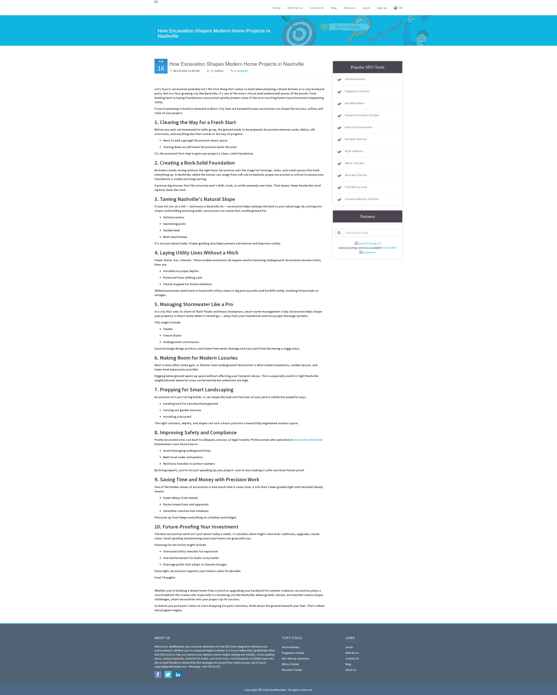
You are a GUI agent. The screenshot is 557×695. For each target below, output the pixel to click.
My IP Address (354, 151)
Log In (366, 8)
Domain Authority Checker (362, 199)
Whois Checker (354, 163)
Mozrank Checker (356, 175)
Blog (334, 8)
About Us (350, 8)
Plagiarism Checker (357, 91)
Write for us (295, 8)
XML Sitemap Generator (295, 658)
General (242, 71)
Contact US (317, 8)
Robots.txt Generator (358, 127)
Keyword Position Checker (362, 115)
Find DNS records (356, 187)
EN (400, 8)
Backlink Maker (354, 103)
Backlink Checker (356, 139)
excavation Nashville (308, 440)
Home (276, 8)
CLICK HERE (390, 248)
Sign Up (382, 8)
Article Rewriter (355, 79)
